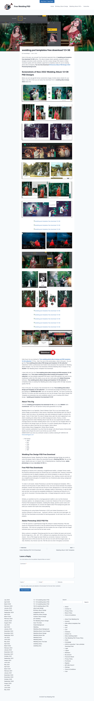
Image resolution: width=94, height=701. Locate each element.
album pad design (38, 608)
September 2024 (9, 612)
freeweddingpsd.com (28, 434)
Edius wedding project (71, 636)
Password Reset (69, 656)
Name (22, 582)
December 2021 (8, 652)
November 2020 (8, 677)
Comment (23, 563)
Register (67, 663)
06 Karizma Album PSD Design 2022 (59, 64)
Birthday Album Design (61, 6)
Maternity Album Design (40, 614)
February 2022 (8, 648)
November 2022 (8, 633)
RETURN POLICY (69, 665)
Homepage (68, 642)
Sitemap (67, 667)
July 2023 (7, 625)
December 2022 (8, 631)
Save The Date (37, 623)
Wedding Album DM (38, 635)
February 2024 (8, 618)
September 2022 (9, 635)
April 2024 (7, 614)
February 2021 (8, 671)
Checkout (67, 631)
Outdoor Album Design (39, 616)
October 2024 (8, 610)
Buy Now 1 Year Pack (47, 1)
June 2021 (7, 662)
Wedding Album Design (39, 633)
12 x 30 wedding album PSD (41, 600)
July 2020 (7, 685)
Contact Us (68, 608)
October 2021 (8, 656)
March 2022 (7, 645)
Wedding (35, 627)
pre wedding (36, 618)
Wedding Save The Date (40, 641)
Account (67, 621)
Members (67, 652)
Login (66, 648)
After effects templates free (72, 623)
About (66, 606)
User (66, 671)
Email (41, 582)
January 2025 (8, 608)
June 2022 (7, 639)
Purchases (68, 661)
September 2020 (9, 681)
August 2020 (7, 683)
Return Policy (68, 613)
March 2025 (7, 604)
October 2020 (8, 679)
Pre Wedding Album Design (41, 620)
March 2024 (7, 616)
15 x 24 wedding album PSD (41, 604)
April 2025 (7, 602)
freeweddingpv (26, 53)
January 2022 (8, 650)
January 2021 (8, 673)
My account (68, 654)
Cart (66, 627)
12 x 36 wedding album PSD (41, 602)
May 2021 (7, 664)
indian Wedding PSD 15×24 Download (30, 549)
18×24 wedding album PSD (41, 606)
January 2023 (8, 629)
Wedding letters (37, 639)
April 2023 (7, 627)
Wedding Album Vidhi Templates (65, 549)
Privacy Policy (69, 611)
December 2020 (8, 675)
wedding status (37, 643)
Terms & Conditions (70, 615)
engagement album (38, 612)
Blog (66, 625)
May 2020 (7, 689)
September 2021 (8, 658)
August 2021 (7, 660)
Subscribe (86, 6)
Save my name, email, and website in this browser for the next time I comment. (41, 586)
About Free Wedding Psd (72, 619)
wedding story (37, 645)
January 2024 (8, 620)
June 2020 (7, 687)
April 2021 (7, 666)
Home (52, 6)
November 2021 (8, 654)
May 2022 (7, 641)
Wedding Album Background (41, 629)
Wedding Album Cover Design (41, 631)
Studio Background (38, 625)
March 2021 (7, 668)
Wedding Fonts (37, 637)
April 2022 (7, 643)
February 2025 (8, 606)
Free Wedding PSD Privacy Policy (74, 638)
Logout (67, 650)
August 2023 (7, 623)
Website (60, 582)
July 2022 (7, 637)
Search (64, 599)
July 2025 (7, 600)
